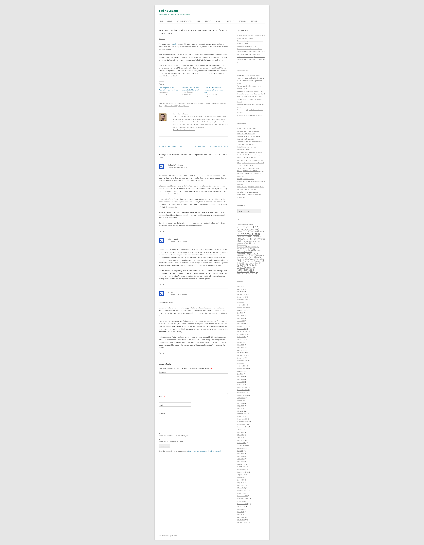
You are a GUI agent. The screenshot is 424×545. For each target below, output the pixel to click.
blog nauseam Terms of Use (170, 146)
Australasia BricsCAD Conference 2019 (249, 142)
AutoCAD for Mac (257, 232)
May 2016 (240, 379)
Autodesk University (245, 237)
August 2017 (241, 339)
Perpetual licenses (256, 259)
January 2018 (241, 329)
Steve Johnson (184, 106)
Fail (252, 248)
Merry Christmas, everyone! (246, 158)
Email (161, 405)
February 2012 (242, 414)
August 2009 (241, 475)
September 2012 (242, 395)
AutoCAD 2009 (248, 229)
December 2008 (242, 496)
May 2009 (240, 483)
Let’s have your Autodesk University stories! (211, 146)
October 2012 (241, 392)
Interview (243, 253)
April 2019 (240, 289)
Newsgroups (242, 257)
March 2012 (241, 411)
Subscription (246, 265)
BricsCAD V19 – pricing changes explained (250, 187)
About (169, 21)
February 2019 (242, 294)
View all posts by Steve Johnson (184, 130)
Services (254, 21)
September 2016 (242, 369)
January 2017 (241, 358)
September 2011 (242, 427)
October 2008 (241, 501)
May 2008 (240, 514)
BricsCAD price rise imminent (246, 189)
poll (174, 44)
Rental (259, 261)
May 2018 (240, 318)
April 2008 (240, 517)
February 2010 (242, 464)
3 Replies (162, 39)
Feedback (242, 250)
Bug (241, 240)
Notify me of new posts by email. (171, 442)
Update (250, 268)
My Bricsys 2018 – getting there (247, 192)
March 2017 (241, 353)
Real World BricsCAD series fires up (248, 155)
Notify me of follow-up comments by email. (175, 436)
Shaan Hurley (250, 263)
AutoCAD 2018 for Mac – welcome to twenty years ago (213, 90)
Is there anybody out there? (255, 91)
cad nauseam (168, 11)
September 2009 (242, 472)
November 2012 (242, 390)
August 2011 (241, 430)
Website (162, 414)
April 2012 (240, 408)
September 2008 (242, 504)
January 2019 (241, 297)
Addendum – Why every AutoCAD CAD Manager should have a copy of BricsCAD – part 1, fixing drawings (250, 162)
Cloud (250, 242)
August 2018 (241, 310)
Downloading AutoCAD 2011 (246, 46)
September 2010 (242, 445)
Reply (161, 231)
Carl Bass (241, 243)
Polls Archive (229, 21)
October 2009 (241, 469)
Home (161, 21)
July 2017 (240, 342)
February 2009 (242, 491)
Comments (242, 245)
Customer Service (248, 246)
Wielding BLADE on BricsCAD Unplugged (250, 171)
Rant (250, 261)
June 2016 (240, 377)
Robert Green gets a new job (246, 147)
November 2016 (242, 363)
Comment (163, 372)
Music (261, 255)
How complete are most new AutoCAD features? (190, 89)
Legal (218, 21)
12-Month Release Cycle (204, 103)
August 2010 (241, 448)
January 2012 (241, 416)
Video (254, 271)
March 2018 (241, 323)
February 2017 (242, 355)
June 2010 (240, 453)
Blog (198, 21)
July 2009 (240, 477)
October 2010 (241, 443)
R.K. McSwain (241, 81)
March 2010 (241, 461)
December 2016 (242, 361)
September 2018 (242, 308)
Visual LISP (242, 274)
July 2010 (240, 451)
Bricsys (259, 238)
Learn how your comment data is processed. (204, 451)
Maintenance (251, 255)
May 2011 (240, 435)
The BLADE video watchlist (246, 144)
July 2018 (240, 313)
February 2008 (242, 522)
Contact (208, 21)
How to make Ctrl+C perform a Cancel (249, 49)
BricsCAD (245, 238)
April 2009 (240, 485)
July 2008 (240, 509)
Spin (258, 263)
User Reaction (243, 272)
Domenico (240, 94)
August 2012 (241, 398)
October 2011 (241, 424)
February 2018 (242, 326)
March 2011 (241, 440)
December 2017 (242, 331)
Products (242, 21)
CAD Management (253, 241)
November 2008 (242, 498)
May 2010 (240, 456)
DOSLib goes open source (245, 179)
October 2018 (241, 305)
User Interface (246, 269)
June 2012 (240, 403)
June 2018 (240, 316)
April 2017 (240, 350)
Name (162, 397)
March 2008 (241, 520)
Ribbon (240, 263)
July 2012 (240, 400)
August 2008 (241, 506)
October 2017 (241, 337)
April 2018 (240, 321)
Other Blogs (255, 257)
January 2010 (241, 467)
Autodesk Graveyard (184, 21)
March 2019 (241, 292)
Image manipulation (244, 252)
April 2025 (240, 286)
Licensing (254, 254)
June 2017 (240, 345)
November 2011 (242, 422)
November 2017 (242, 334)
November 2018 (242, 302)
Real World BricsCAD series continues (249, 152)
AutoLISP (259, 236)
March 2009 (241, 488)
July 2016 (240, 374)
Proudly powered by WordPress (168, 536)
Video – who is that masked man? (248, 168)
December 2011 (242, 419)
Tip (241, 267)
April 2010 (240, 459)
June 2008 (240, 512)
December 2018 (242, 300)
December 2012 (242, 387)
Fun (252, 250)
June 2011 (240, 432)
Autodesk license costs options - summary (251, 57)
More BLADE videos (243, 150)
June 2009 (240, 480)
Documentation (243, 248)
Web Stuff (253, 273)
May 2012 (240, 406)
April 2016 (240, 382)
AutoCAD (178, 103)
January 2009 (241, 493)
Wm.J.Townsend (242, 105)
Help (259, 250)
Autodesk (185, 103)
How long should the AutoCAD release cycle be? (168, 89)
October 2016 (241, 366)
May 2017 (240, 347)
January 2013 (241, 384)
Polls (160, 106)
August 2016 (241, 371)
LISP (240, 255)
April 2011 (240, 437)
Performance (243, 259)
